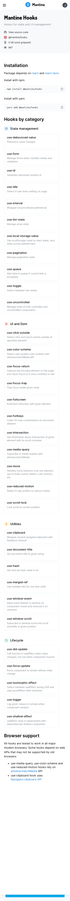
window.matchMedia (24, 771)
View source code (18, 32)
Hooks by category (24, 119)
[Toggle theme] (65, 5)
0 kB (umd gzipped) (19, 42)
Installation (16, 65)
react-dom (52, 73)
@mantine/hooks (17, 37)
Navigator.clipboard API (26, 779)
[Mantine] (35, 5)
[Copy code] (61, 89)
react (35, 73)
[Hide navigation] (4, 5)
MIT (10, 47)
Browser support (21, 735)
